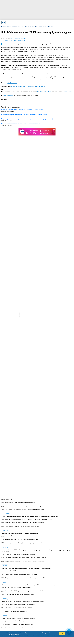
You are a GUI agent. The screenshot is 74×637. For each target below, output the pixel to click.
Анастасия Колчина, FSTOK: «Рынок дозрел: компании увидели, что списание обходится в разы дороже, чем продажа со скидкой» (37, 550)
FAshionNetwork (12, 83)
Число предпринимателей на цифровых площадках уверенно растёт (23, 542)
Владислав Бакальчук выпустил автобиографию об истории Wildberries (24, 561)
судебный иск (21, 40)
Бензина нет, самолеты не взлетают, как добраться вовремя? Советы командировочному (28, 585)
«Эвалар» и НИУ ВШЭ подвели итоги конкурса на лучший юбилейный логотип (26, 591)
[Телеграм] (15, 22)
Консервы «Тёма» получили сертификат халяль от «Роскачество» (23, 536)
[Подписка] (54, 22)
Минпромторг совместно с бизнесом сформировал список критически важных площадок (29, 519)
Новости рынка (16, 26)
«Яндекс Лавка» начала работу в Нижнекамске (18, 587)
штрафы (15, 40)
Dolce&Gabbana (8, 40)
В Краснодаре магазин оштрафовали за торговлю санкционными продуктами (24, 114)
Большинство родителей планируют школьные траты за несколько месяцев (25, 557)
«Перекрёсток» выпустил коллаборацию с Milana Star (19, 627)
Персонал (6, 530)
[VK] (21, 22)
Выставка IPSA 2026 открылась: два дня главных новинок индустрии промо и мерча (28, 571)
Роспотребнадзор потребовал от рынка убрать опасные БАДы (22, 526)
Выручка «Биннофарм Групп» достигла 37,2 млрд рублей (20, 604)
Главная (3, 26)
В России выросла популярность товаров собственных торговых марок (24, 509)
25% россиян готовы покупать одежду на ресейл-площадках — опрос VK (25, 577)
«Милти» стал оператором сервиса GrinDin (16, 611)
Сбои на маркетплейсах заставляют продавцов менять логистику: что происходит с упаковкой (30, 516)
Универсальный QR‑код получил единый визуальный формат (21, 539)
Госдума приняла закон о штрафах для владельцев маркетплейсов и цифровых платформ (28, 119)
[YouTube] (41, 22)
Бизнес (5, 565)
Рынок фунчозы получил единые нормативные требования (21, 574)
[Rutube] (48, 22)
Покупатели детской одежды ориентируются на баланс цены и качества (24, 522)
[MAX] (28, 22)
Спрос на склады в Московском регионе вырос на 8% (19, 624)
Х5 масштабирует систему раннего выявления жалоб (19, 594)
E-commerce (6, 513)
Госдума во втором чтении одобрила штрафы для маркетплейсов (20, 123)
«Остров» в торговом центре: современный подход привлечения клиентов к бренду (26, 568)
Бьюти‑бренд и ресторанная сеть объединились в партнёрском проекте (24, 506)
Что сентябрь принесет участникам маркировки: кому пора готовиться (23, 601)
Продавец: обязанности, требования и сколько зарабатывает (20, 533)
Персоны (5, 547)
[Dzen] (34, 22)
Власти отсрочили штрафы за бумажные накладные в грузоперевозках (22, 109)
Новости (9, 26)
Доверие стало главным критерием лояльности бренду (20, 554)
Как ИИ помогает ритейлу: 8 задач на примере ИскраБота (18, 618)
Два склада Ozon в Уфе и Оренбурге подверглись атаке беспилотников (24, 621)
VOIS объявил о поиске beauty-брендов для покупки (19, 607)
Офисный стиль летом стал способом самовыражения (20, 502)
